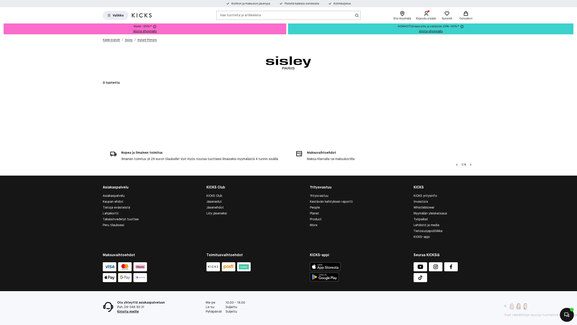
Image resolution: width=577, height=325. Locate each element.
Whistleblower (424, 207)
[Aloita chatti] (567, 315)
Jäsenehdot (215, 207)
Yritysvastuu (319, 196)
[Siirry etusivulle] (142, 15)
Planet (314, 213)
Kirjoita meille (128, 311)
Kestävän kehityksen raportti (331, 202)
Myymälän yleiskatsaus (430, 213)
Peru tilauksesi (113, 225)
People (315, 207)
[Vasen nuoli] (456, 164)
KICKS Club (214, 196)
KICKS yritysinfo (425, 196)
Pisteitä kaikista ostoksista (302, 3)
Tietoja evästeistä (116, 207)
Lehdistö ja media (426, 225)
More (313, 225)
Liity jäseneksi (216, 213)
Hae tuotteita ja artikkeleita (240, 15)
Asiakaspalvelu (114, 196)
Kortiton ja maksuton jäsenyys (250, 3)
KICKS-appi (422, 237)
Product (316, 219)
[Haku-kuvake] (356, 15)
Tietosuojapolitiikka (428, 231)
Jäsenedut (214, 202)
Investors (421, 202)
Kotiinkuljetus (342, 3)
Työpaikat (421, 219)
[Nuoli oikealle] (470, 164)
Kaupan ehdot (113, 202)
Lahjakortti (111, 213)
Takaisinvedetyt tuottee (121, 219)
